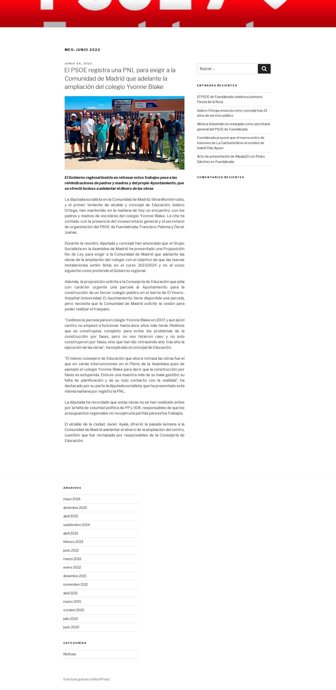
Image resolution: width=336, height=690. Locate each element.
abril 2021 (70, 593)
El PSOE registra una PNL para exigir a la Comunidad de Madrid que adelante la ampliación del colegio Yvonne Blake (120, 78)
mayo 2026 (71, 499)
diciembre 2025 (75, 508)
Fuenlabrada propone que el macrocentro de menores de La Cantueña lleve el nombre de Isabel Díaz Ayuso (230, 143)
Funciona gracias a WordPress (86, 679)
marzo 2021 (72, 601)
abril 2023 (70, 533)
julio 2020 (70, 619)
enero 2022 (72, 567)
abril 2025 (70, 516)
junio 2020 (71, 627)
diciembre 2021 (74, 576)
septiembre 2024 (76, 525)
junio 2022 (71, 550)
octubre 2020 (73, 610)
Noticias (69, 654)
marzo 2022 (72, 559)
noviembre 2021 (75, 584)
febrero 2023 (73, 542)
